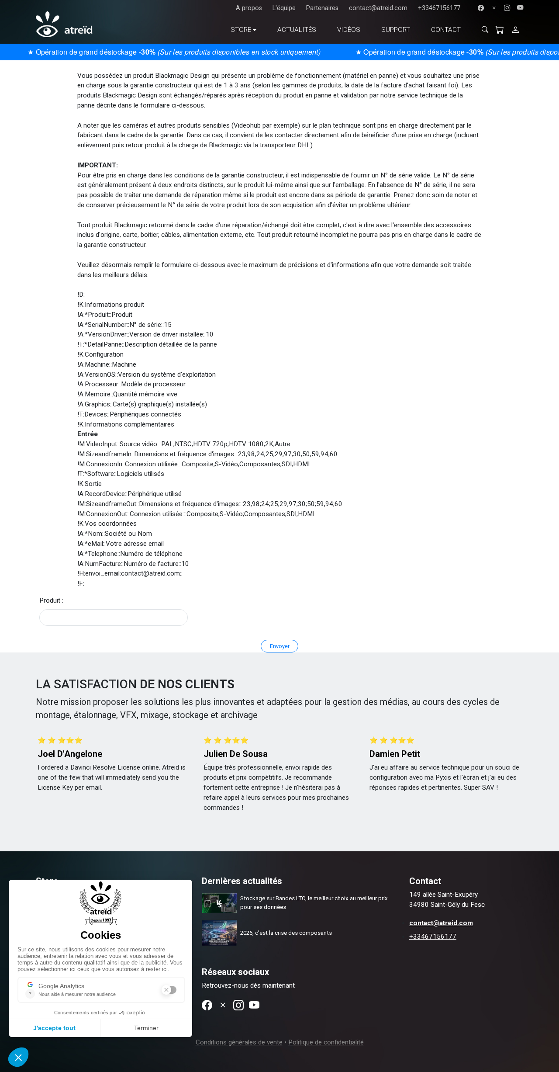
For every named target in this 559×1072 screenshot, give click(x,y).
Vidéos (348, 30)
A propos (249, 8)
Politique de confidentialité (326, 1042)
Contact (446, 30)
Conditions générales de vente (239, 1042)
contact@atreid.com (378, 8)
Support (395, 30)
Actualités (296, 30)
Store (241, 30)
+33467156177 (439, 8)
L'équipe (284, 8)
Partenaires (322, 8)
